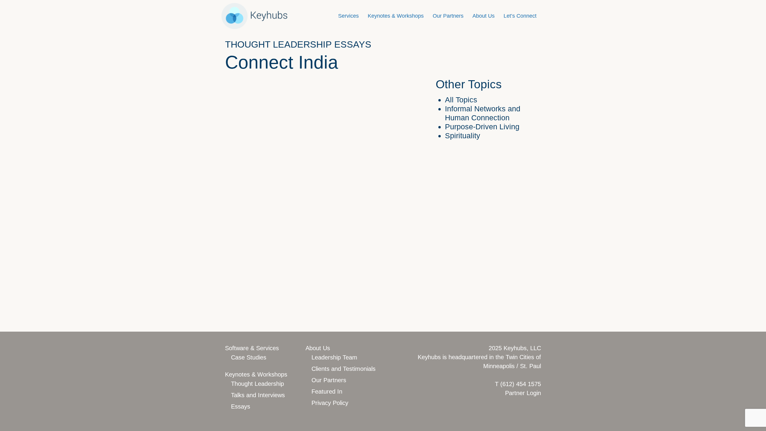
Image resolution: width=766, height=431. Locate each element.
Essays (240, 406)
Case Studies (248, 357)
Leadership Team (334, 357)
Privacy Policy (329, 403)
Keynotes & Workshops (396, 16)
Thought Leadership (257, 383)
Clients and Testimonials (343, 368)
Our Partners (448, 16)
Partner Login (523, 393)
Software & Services (252, 348)
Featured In (326, 391)
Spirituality (462, 135)
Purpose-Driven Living (482, 126)
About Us (483, 16)
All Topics (461, 99)
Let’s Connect (520, 16)
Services (348, 16)
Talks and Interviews (258, 395)
